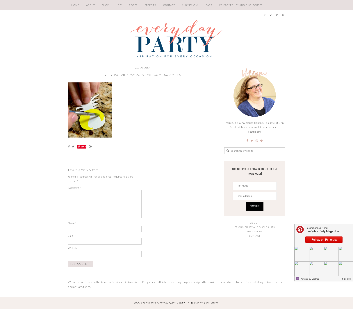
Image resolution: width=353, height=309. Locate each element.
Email (72, 235)
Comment (74, 187)
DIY (120, 5)
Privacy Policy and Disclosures (240, 5)
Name (72, 223)
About (90, 5)
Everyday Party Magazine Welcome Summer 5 (142, 74)
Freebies (150, 5)
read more (254, 131)
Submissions (190, 5)
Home (75, 5)
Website (73, 248)
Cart (209, 5)
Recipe (133, 5)
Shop (105, 5)
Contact (169, 5)
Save (83, 146)
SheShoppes (211, 303)
